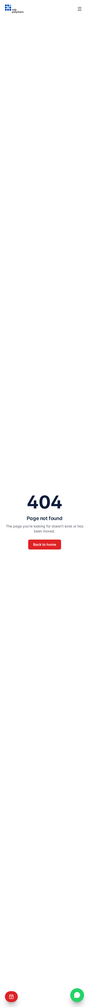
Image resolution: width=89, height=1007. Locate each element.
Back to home (44, 544)
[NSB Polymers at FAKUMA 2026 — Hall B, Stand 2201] (11, 996)
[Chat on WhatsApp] (77, 995)
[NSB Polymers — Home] (14, 8)
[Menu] (79, 8)
